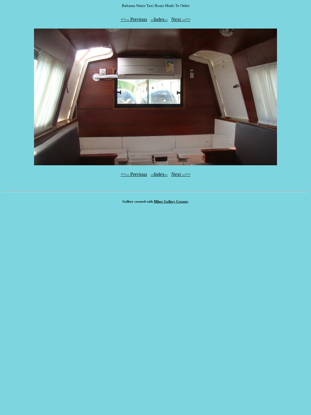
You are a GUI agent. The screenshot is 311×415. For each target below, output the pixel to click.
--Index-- (159, 19)
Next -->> (180, 19)
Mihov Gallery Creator (171, 201)
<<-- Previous (134, 19)
